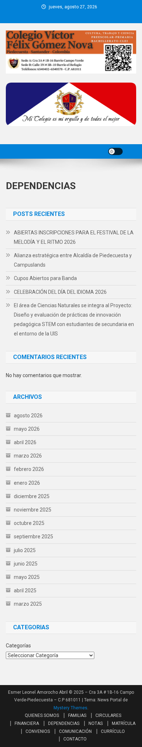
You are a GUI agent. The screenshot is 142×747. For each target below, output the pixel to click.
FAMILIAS (77, 715)
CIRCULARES (108, 715)
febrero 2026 (29, 469)
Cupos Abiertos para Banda (45, 278)
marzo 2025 (28, 604)
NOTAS (95, 723)
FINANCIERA (27, 723)
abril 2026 (25, 442)
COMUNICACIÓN (75, 731)
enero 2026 (27, 483)
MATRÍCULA (123, 723)
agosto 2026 (28, 415)
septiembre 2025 (33, 536)
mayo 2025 (27, 577)
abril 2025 (25, 590)
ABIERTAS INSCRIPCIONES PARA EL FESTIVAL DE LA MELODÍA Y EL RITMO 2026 (74, 237)
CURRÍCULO (113, 731)
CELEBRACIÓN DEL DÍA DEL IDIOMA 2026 (60, 292)
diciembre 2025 (32, 496)
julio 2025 (25, 550)
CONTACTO (75, 739)
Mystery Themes (70, 707)
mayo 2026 (27, 429)
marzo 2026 (28, 456)
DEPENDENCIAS (63, 723)
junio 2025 (26, 564)
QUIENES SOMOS (42, 715)
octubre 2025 (29, 523)
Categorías (18, 645)
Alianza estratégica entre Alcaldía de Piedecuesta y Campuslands (73, 260)
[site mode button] (115, 151)
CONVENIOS (37, 731)
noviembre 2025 (32, 510)
